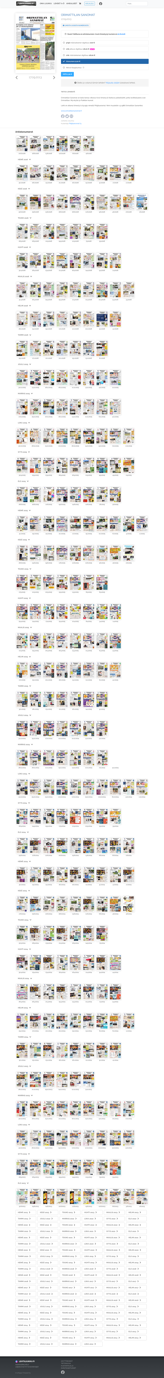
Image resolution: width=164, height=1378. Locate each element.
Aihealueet (71, 4)
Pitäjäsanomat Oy (75, 123)
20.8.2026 (121, 34)
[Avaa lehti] (22, 143)
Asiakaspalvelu (22, 1364)
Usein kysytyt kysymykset (27, 1367)
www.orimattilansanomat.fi (71, 111)
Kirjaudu (89, 4)
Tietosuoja (66, 1363)
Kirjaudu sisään (112, 83)
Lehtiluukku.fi (27, 1361)
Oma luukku (46, 4)
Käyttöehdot (67, 1361)
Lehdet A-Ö (59, 4)
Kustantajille (67, 1366)
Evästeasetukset (68, 1368)
